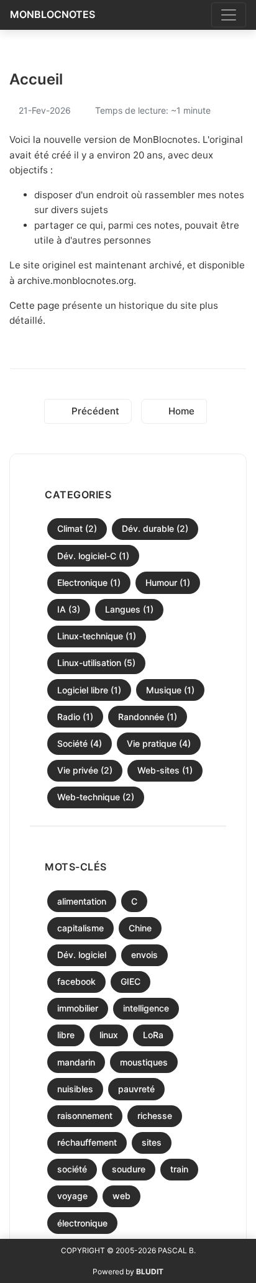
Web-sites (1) (165, 770)
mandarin (76, 1062)
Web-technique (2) (95, 797)
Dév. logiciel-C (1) (93, 555)
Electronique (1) (89, 582)
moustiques (144, 1062)
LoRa (153, 1035)
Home (180, 411)
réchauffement (87, 1142)
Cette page (34, 305)
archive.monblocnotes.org (75, 280)
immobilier (77, 1008)
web (121, 1195)
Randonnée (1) (147, 716)
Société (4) (79, 743)
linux (108, 1035)
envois (144, 954)
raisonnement (84, 1115)
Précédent (94, 411)
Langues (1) (129, 609)
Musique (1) (170, 690)
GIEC (130, 981)
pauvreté (136, 1089)
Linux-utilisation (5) (96, 662)
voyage (72, 1195)
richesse (154, 1115)
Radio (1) (75, 716)
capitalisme (80, 928)
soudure (128, 1169)
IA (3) (68, 609)
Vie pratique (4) (159, 743)
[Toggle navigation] (228, 14)
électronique (82, 1223)
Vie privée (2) (84, 770)
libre (66, 1035)
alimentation (81, 901)
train (179, 1169)
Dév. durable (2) (155, 528)
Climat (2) (77, 528)
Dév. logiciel (81, 954)
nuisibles (75, 1089)
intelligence (146, 1008)
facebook (76, 981)
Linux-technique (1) (96, 636)
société (72, 1169)
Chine (140, 928)
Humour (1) (167, 582)
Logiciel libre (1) (89, 690)
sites (152, 1142)
